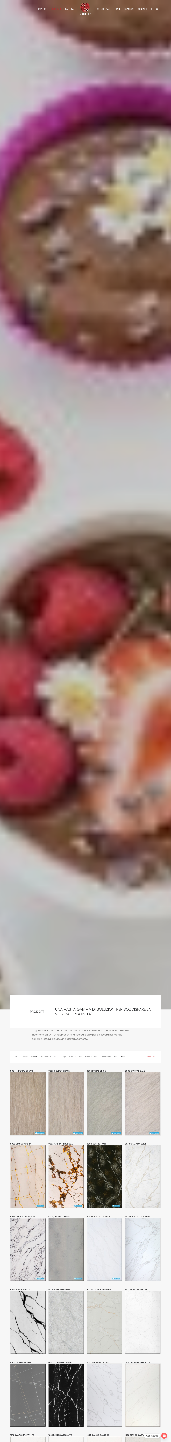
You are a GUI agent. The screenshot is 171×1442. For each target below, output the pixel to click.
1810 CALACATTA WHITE (22, 1435)
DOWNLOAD (129, 9)
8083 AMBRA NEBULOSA (60, 1144)
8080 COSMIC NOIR (96, 1144)
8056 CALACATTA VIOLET (22, 1216)
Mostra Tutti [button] (151, 1057)
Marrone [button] (72, 1057)
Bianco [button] (25, 1057)
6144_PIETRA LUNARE (59, 1216)
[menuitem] (43, 9)
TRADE (117, 9)
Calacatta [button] (34, 1057)
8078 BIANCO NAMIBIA (59, 1289)
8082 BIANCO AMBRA (20, 1144)
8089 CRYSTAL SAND (135, 1071)
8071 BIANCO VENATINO (136, 1289)
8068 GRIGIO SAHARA (20, 1362)
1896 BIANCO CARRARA (136, 1435)
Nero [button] (80, 1057)
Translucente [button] (105, 1057)
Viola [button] (123, 1057)
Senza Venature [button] (91, 1057)
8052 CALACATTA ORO (98, 1362)
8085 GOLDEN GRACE (59, 1071)
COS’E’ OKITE (43, 9)
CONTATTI (142, 9)
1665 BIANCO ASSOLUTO (60, 1435)
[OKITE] (85, 9)
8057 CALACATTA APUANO (138, 1216)
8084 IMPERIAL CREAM (21, 1071)
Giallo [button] (56, 1057)
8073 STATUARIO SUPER (99, 1289)
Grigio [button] (63, 1057)
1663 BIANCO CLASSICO (98, 1435)
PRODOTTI (56, 9)
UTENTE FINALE (104, 9)
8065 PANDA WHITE (20, 1289)
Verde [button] (116, 1057)
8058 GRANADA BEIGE (135, 1144)
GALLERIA (69, 9)
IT (151, 9)
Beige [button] (17, 1057)
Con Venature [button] (46, 1057)
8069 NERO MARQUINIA (59, 1362)
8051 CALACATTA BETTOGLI (138, 1362)
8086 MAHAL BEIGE (96, 1071)
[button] (158, 9)
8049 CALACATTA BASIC (98, 1216)
